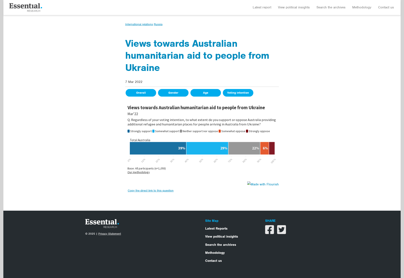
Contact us (386, 7)
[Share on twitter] (281, 232)
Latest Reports (216, 228)
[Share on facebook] (270, 232)
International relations (139, 24)
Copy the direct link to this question (151, 190)
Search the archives (331, 7)
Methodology (361, 7)
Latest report (262, 7)
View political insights (294, 7)
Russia (158, 24)
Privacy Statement (109, 233)
